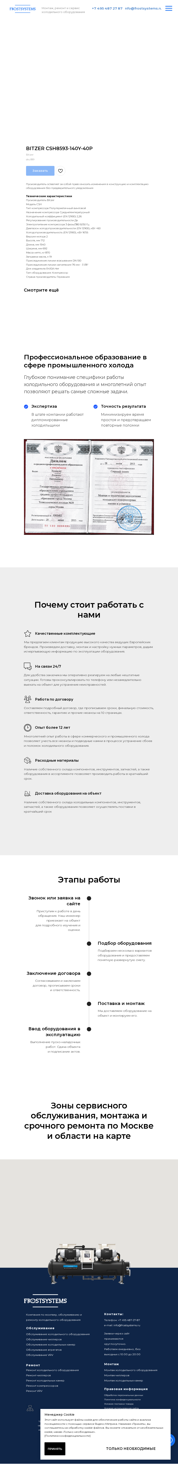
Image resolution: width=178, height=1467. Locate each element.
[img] (169, 8)
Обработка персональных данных (123, 1395)
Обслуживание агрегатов (44, 1349)
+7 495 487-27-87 (129, 1320)
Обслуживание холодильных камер (50, 1344)
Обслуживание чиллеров (44, 1339)
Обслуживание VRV (39, 1355)
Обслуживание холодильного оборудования (58, 1334)
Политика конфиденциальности (122, 1399)
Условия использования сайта (121, 1408)
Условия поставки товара (119, 1403)
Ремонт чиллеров (38, 1375)
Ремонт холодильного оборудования (52, 1370)
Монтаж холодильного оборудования (130, 1370)
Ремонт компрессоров (42, 1385)
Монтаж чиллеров (116, 1375)
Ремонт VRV (34, 1390)
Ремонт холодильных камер (45, 1380)
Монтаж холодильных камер (123, 1380)
